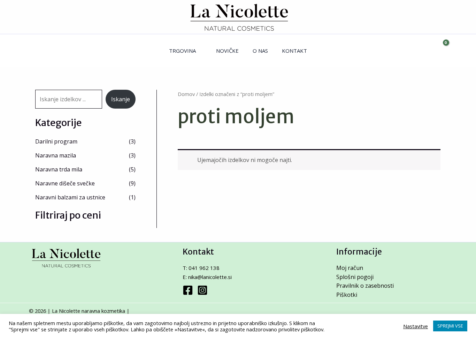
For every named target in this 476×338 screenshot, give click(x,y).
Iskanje (120, 99)
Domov (186, 93)
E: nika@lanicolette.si (207, 276)
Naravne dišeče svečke (65, 183)
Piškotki (346, 295)
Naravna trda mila (58, 169)
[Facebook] (188, 290)
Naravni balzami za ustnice (70, 197)
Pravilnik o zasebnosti (365, 285)
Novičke (227, 50)
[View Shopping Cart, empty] (440, 51)
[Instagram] (202, 290)
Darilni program (56, 141)
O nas (260, 50)
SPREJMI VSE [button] (450, 326)
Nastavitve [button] (415, 326)
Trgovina (182, 50)
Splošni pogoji (355, 277)
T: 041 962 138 (201, 267)
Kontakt (294, 50)
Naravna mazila (55, 155)
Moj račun (349, 268)
